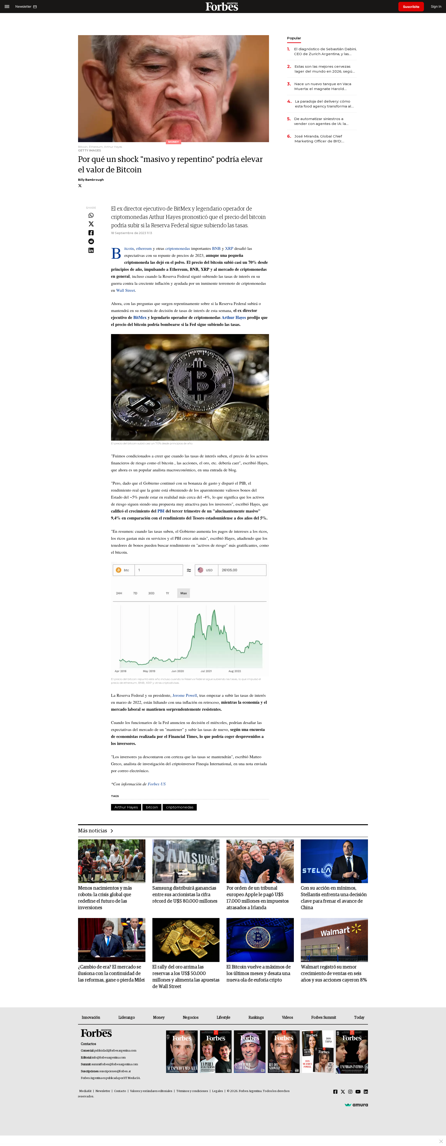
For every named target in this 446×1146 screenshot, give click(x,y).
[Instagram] (350, 1092)
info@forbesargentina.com (109, 1057)
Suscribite (411, 7)
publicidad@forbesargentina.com (115, 1050)
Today (359, 1017)
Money (158, 1017)
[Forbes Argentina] (223, 6)
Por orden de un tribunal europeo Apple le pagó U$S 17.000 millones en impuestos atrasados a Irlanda (257, 898)
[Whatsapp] (91, 215)
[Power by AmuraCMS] (356, 1105)
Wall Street (125, 290)
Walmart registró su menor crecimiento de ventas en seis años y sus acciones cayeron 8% (334, 973)
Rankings (256, 1017)
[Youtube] (358, 1092)
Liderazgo (126, 1017)
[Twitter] (91, 224)
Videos (287, 1017)
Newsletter (102, 1091)
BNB (217, 248)
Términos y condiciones (192, 1091)
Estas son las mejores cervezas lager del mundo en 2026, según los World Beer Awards (325, 69)
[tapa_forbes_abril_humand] (216, 1052)
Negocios (191, 1017)
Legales (217, 1091)
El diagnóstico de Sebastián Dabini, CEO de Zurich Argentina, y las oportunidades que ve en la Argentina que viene (325, 51)
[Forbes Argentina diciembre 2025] (284, 1052)
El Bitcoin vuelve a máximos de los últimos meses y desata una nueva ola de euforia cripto (258, 973)
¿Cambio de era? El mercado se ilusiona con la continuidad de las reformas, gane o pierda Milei (111, 973)
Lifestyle (223, 1017)
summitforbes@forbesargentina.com (115, 1064)
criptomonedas (178, 248)
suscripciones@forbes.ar (115, 1071)
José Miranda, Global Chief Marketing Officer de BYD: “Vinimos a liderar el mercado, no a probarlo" (324, 139)
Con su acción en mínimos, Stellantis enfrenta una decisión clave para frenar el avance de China (334, 898)
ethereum (144, 248)
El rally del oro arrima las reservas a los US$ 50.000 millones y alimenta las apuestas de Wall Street (186, 977)
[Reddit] (91, 241)
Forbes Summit (323, 1017)
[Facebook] (91, 233)
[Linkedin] (91, 250)
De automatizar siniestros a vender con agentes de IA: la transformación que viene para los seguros (325, 121)
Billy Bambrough (91, 179)
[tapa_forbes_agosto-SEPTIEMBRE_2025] (351, 1052)
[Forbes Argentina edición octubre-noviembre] (318, 1052)
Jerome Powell (185, 695)
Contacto (120, 1091)
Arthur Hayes (126, 807)
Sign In (436, 6)
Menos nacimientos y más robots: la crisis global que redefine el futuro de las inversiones (105, 898)
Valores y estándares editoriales (151, 1091)
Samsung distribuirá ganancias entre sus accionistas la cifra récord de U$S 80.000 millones (184, 895)
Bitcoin (129, 248)
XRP (229, 248)
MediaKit (85, 1091)
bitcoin (152, 807)
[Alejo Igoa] (250, 1052)
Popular (294, 38)
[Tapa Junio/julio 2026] (182, 1052)
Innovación (91, 1017)
